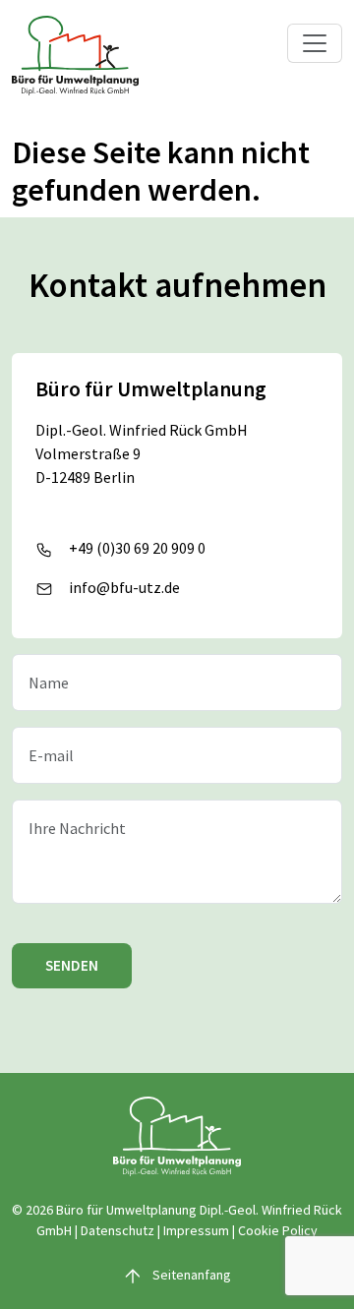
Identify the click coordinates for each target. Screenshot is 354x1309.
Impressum (196, 1230)
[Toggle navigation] (314, 43)
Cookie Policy (278, 1230)
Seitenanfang (190, 1274)
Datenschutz (117, 1230)
